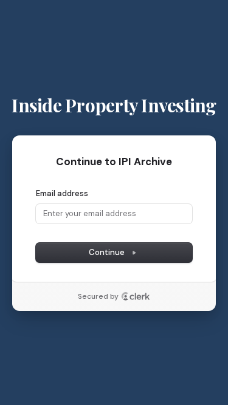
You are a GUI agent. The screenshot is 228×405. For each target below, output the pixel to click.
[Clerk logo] (135, 296)
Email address (62, 193)
